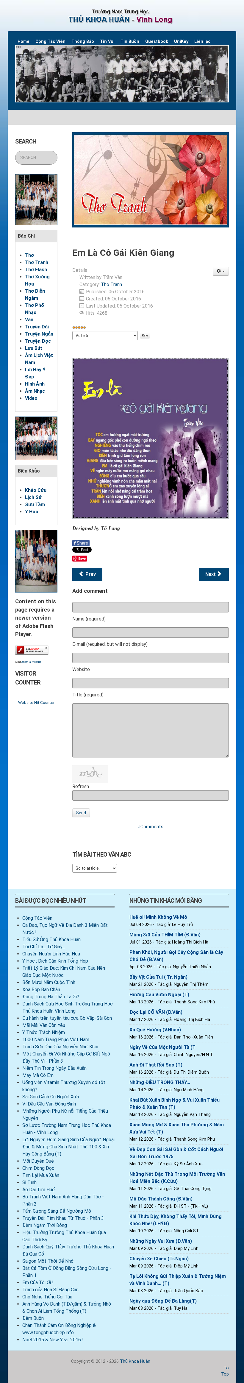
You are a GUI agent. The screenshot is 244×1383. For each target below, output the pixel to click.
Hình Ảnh (35, 384)
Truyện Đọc (38, 341)
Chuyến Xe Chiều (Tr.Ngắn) (159, 1259)
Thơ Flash (36, 269)
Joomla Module (31, 661)
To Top (225, 1371)
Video (31, 398)
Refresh (80, 786)
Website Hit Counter (36, 702)
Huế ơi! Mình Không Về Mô (158, 917)
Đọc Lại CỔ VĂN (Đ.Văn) (155, 1012)
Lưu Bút (33, 348)
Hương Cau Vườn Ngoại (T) (159, 994)
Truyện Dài (37, 327)
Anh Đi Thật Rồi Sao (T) (155, 1065)
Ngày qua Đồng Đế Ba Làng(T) (163, 1301)
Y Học (31, 511)
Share (81, 543)
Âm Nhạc (35, 391)
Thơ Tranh (36, 262)
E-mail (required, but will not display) (110, 644)
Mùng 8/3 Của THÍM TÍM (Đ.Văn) (165, 935)
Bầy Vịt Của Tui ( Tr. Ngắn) (158, 977)
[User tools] (221, 271)
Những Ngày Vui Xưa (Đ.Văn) (160, 1241)
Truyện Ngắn (39, 334)
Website (81, 669)
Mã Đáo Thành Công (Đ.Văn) (161, 1199)
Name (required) (89, 619)
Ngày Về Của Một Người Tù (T (162, 1047)
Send (81, 812)
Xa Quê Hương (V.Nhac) (155, 1030)
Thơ (29, 255)
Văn (29, 319)
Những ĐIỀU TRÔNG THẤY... (159, 1082)
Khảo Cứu (35, 490)
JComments (150, 827)
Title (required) (88, 695)
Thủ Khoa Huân (135, 1361)
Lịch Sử (33, 497)
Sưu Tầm (35, 504)
